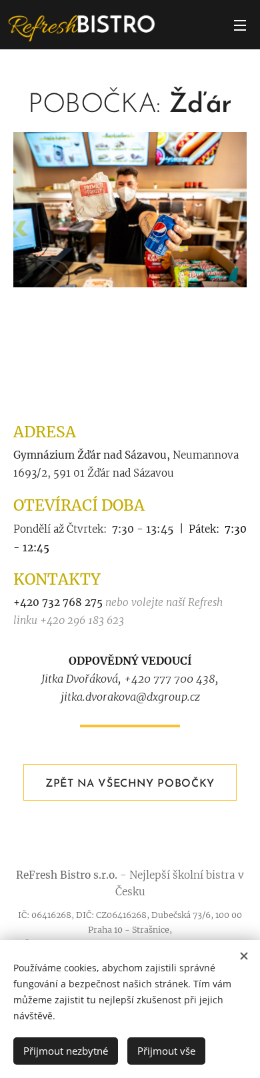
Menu (240, 24)
